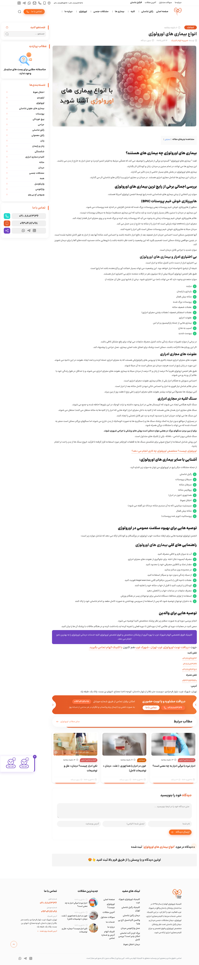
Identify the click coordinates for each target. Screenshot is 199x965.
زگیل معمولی (37, 135)
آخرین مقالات (150, 2)
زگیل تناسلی (147, 11)
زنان (42, 141)
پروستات (40, 114)
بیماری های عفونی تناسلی (31, 108)
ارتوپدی (40, 98)
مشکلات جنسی (101, 11)
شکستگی (39, 151)
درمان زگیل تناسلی (131, 915)
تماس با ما (151, 708)
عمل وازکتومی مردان (130, 928)
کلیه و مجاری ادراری (186, 760)
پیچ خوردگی (38, 119)
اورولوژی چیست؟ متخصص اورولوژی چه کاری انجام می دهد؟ (164, 451)
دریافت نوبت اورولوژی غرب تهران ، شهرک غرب (162, 647)
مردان (41, 168)
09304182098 (29, 223)
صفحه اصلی (162, 11)
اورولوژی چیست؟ (111, 906)
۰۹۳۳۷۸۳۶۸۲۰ (189, 681)
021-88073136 (29, 216)
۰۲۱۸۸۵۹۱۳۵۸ (189, 669)
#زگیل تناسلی (136, 2)
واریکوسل (39, 184)
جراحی (41, 125)
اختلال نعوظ (38, 92)
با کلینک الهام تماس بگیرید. (105, 647)
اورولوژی (83, 11)
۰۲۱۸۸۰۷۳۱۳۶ (190, 664)
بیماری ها (119, 11)
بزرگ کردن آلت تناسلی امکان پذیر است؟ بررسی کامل (129, 936)
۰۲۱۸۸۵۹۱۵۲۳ (189, 658)
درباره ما (178, 2)
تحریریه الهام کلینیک (179, 40)
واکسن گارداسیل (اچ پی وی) (129, 922)
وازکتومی (39, 189)
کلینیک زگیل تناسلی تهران (130, 909)
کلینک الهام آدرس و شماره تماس (108, 935)
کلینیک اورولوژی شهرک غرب (129, 901)
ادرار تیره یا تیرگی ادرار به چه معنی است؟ (174, 766)
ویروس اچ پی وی (36, 195)
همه (42, 178)
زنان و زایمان (38, 146)
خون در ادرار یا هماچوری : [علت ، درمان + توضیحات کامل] (74, 917)
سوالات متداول (165, 2)
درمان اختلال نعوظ (131, 944)
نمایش (167, 139)
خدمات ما (110, 922)
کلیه (133, 11)
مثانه (41, 162)
